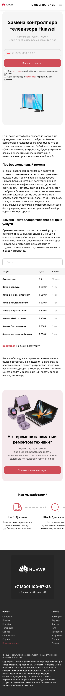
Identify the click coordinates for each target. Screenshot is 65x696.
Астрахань (57, 635)
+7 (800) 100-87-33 (42, 4)
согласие (17, 71)
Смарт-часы (8, 635)
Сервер (6, 631)
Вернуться (8, 345)
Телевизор (7, 628)
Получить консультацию (32, 470)
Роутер (6, 639)
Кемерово (57, 631)
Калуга (55, 624)
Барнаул (56, 620)
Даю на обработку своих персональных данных (31, 72)
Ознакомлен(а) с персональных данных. (28, 77)
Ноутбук (6, 624)
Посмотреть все (10, 643)
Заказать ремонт (32, 63)
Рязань (55, 643)
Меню (61, 5)
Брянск (55, 639)
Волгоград (57, 616)
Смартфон (7, 616)
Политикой (30, 76)
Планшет (6, 620)
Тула (54, 628)
